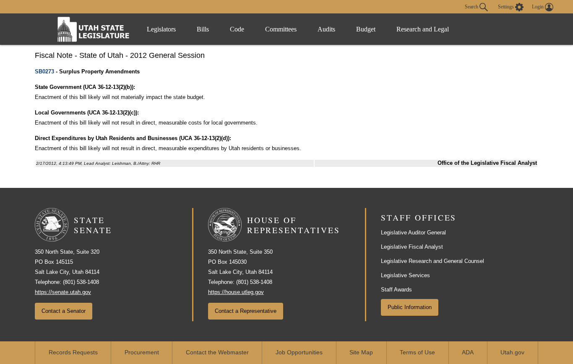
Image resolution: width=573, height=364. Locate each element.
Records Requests (73, 352)
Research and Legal (422, 29)
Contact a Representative (245, 311)
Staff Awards (396, 289)
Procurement (142, 352)
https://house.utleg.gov (236, 292)
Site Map (361, 352)
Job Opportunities (299, 352)
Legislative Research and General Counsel (432, 261)
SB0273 (44, 71)
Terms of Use (417, 352)
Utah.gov (512, 352)
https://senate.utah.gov (63, 292)
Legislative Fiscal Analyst (412, 247)
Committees (281, 29)
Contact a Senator (64, 311)
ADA (468, 352)
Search (472, 6)
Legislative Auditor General (413, 232)
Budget (365, 29)
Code (237, 29)
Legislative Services (405, 275)
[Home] (93, 29)
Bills (203, 29)
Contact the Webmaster (217, 352)
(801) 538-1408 (81, 282)
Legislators (161, 29)
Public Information (410, 307)
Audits (326, 29)
